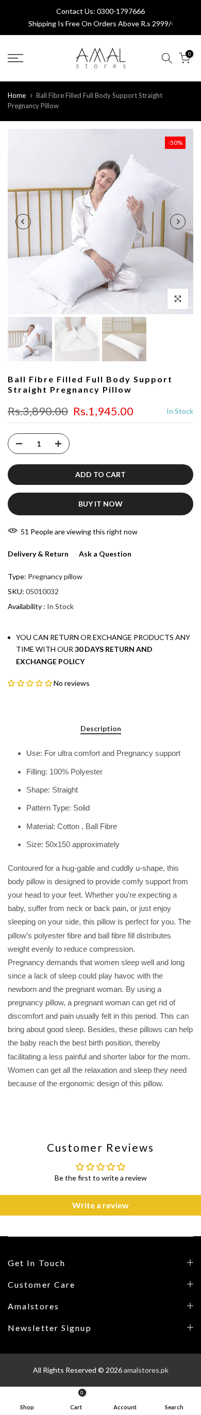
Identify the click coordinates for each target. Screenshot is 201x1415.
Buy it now (100, 503)
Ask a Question (105, 553)
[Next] (178, 221)
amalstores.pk (146, 1370)
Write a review (100, 1205)
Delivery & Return (38, 553)
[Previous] (23, 221)
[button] (30, 683)
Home (17, 95)
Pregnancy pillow (55, 576)
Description (100, 729)
